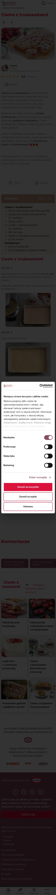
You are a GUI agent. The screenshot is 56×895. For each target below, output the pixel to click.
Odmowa (28, 506)
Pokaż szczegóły (38, 477)
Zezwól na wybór (28, 496)
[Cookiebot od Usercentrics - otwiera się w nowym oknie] (40, 386)
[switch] (48, 446)
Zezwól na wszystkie (28, 487)
